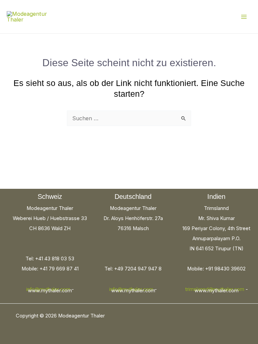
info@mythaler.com (48, 289)
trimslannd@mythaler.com (214, 289)
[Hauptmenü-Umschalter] (243, 16)
